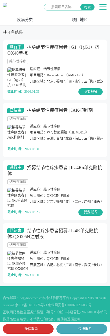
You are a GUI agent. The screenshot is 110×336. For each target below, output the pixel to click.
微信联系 (31, 329)
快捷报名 (85, 329)
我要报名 (90, 92)
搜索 (87, 8)
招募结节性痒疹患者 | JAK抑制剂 (60, 110)
